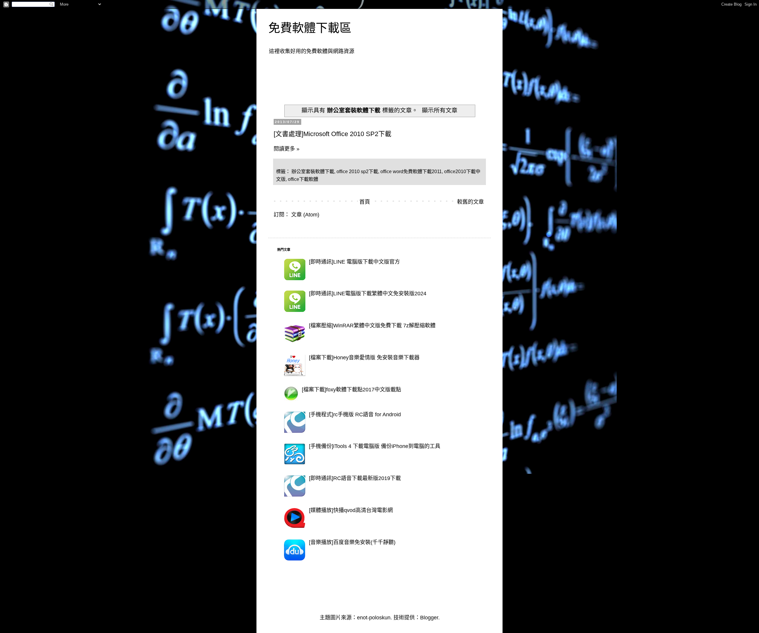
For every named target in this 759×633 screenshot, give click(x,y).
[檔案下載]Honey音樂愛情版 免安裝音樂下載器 (364, 358)
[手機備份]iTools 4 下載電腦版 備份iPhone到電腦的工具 (374, 446)
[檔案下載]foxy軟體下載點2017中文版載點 (351, 390)
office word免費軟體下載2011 (411, 171)
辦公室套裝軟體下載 (312, 171)
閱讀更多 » (286, 149)
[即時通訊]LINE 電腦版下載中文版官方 (354, 262)
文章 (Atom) (305, 215)
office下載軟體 (303, 179)
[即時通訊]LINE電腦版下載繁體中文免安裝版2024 (367, 293)
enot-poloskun (373, 618)
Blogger (429, 618)
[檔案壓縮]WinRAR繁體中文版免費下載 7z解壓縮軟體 (372, 326)
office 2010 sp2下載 (357, 171)
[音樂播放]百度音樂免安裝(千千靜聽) (352, 542)
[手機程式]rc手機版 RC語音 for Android (355, 414)
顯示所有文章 (439, 110)
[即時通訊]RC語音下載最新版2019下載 (355, 478)
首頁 (364, 202)
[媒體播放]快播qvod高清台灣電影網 (351, 510)
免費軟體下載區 (309, 27)
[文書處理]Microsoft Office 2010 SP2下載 (332, 134)
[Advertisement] (385, 76)
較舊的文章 (470, 202)
